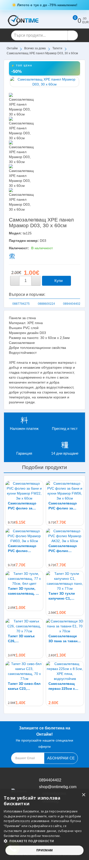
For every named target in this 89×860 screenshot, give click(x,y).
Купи (58, 280)
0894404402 (71, 303)
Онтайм (12, 48)
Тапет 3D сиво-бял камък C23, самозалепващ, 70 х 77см (24, 686)
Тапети (57, 48)
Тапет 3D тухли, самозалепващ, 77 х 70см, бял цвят (24, 591)
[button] (44, 841)
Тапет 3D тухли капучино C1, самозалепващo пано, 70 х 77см (62, 596)
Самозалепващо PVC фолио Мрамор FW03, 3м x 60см (23, 548)
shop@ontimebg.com (57, 787)
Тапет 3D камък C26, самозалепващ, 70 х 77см (24, 638)
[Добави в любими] (76, 280)
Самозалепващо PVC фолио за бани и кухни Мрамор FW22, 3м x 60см (23, 506)
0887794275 (21, 303)
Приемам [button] (44, 850)
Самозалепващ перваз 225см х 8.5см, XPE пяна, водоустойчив (62, 686)
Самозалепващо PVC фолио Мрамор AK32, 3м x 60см (63, 548)
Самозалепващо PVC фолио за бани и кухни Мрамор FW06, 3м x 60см (63, 506)
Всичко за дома (35, 48)
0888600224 (46, 303)
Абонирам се (61, 758)
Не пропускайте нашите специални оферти (44, 737)
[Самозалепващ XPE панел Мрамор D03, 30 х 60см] (44, 82)
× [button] (83, 795)
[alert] (44, 825)
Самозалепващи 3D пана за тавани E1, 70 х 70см (64, 638)
